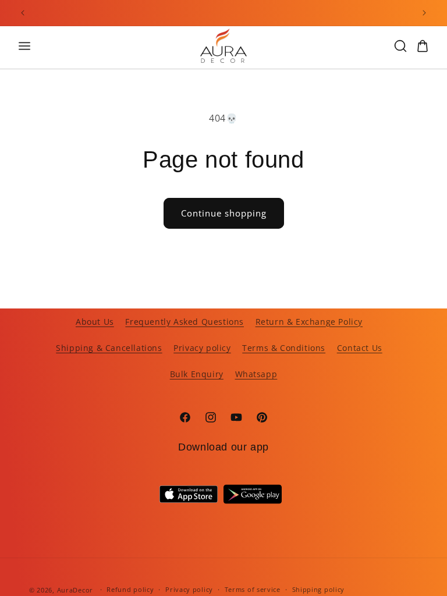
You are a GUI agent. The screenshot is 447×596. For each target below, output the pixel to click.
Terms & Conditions (283, 347)
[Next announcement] (424, 13)
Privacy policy (201, 347)
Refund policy (130, 589)
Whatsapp (256, 373)
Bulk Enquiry (197, 373)
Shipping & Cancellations (109, 347)
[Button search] (400, 46)
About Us (95, 321)
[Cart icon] (423, 46)
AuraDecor (75, 590)
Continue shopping (224, 213)
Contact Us (359, 347)
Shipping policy (318, 589)
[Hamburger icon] (98, 46)
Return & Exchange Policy (309, 321)
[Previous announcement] (23, 13)
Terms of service (253, 589)
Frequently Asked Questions (184, 321)
